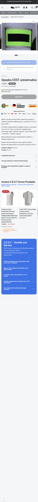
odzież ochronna (12, 12)
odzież (20, 12)
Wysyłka (13, 86)
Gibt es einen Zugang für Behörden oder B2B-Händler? (16, 268)
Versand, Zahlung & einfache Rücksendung (14, 161)
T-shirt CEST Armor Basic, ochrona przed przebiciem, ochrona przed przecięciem (27, 212)
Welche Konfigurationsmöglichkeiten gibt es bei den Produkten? (16, 262)
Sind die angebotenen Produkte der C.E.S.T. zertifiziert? (17, 282)
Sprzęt (26, 12)
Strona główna (5, 17)
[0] (35, 7)
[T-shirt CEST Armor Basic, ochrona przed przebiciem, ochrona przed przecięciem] (28, 198)
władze (3, 12)
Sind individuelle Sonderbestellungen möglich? (15, 288)
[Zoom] (33, 21)
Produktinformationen (8, 155)
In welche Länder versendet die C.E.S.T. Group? (16, 275)
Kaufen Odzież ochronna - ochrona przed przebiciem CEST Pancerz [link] (17, 185)
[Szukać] (32, 7)
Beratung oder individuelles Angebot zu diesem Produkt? (15, 166)
